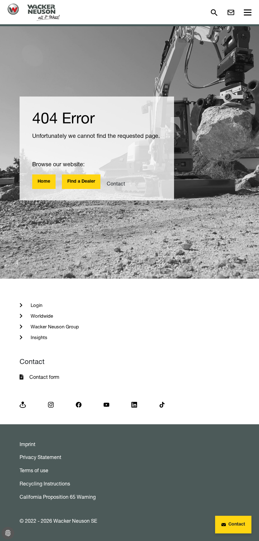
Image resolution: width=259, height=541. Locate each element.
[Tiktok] (162, 404)
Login (35, 305)
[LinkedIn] (134, 404)
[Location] (23, 404)
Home (44, 181)
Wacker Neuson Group (54, 327)
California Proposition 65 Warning (58, 497)
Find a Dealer (81, 181)
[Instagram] (51, 404)
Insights (38, 337)
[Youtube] (106, 404)
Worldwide (41, 316)
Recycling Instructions (45, 483)
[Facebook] (78, 404)
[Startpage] (34, 12)
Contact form (44, 377)
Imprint (27, 444)
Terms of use (34, 470)
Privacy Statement (40, 457)
